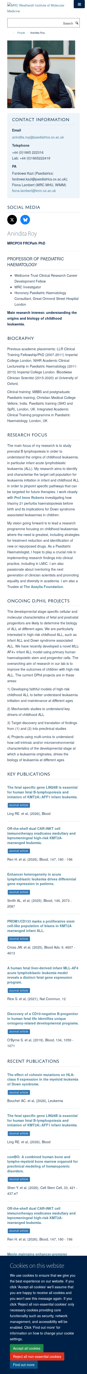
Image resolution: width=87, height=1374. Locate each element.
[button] (79, 4)
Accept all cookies (26, 1348)
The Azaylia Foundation (43, 586)
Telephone (20, 145)
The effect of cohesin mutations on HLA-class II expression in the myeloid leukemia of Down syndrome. (42, 1079)
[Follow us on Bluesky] (25, 220)
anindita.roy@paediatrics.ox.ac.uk (38, 137)
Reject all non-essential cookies (37, 1356)
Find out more (24, 1364)
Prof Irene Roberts (29, 497)
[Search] (77, 23)
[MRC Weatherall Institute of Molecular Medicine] (36, 6)
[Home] (11, 32)
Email (16, 130)
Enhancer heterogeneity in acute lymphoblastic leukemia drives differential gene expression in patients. (41, 879)
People (21, 32)
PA (14, 166)
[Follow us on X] (12, 220)
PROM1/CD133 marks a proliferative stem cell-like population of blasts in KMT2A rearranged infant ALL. (40, 926)
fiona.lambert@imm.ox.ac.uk (34, 190)
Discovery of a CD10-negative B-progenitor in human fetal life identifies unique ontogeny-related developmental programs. (43, 1018)
